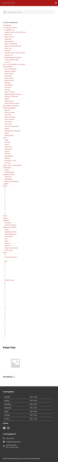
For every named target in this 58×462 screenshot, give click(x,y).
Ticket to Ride (8, 250)
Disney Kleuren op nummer (11, 106)
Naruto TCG (7, 48)
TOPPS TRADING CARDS (11, 60)
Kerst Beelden (8, 85)
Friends (6, 145)
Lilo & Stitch (7, 87)
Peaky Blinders (8, 156)
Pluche (5, 216)
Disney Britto (8, 76)
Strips (4, 252)
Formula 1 (7, 142)
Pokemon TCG (8, 55)
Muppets (7, 151)
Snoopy (6, 133)
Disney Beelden (7, 67)
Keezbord (7, 243)
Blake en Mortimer (9, 117)
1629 (5, 262)
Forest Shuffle (8, 236)
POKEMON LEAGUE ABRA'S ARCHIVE (14, 53)
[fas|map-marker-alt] (4, 446)
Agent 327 (7, 110)
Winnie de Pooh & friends (11, 103)
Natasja (6, 128)
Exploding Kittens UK (10, 234)
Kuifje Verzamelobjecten (11, 181)
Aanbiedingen (7, 25)
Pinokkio (6, 99)
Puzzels (5, 218)
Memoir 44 (7, 245)
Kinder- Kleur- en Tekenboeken (12, 165)
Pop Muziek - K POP (10, 161)
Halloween (7, 83)
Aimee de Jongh (9, 280)
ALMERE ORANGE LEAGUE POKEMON (15, 32)
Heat (5, 239)
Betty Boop (7, 115)
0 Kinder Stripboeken (10, 257)
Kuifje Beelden (8, 179)
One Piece (7, 50)
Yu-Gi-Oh (7, 62)
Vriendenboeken (9, 172)
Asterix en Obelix (9, 112)
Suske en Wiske (8, 135)
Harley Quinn (8, 147)
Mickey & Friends (9, 92)
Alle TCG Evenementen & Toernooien (14, 64)
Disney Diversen (9, 78)
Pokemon (7, 158)
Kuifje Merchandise (8, 174)
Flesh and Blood (9, 41)
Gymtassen (7, 223)
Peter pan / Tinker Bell (11, 96)
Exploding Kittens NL (10, 232)
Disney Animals (8, 73)
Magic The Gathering (10, 44)
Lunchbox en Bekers (10, 225)
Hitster (6, 241)
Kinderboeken (7, 168)
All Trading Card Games (10, 28)
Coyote (6, 229)
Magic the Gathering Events (12, 46)
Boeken (6, 170)
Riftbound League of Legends (12, 57)
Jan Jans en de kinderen (11, 126)
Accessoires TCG (9, 30)
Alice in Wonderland (10, 69)
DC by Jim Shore (9, 119)
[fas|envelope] (4, 442)
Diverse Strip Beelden (9, 108)
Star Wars (7, 163)
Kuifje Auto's (7, 177)
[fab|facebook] (4, 428)
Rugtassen (6, 220)
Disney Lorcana (9, 37)
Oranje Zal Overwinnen (11, 248)
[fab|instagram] (8, 428)
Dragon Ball (7, 39)
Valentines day (8, 101)
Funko (5, 138)
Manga (5, 186)
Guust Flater (8, 122)
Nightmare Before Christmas (13, 94)
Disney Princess (9, 80)
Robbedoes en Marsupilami (12, 131)
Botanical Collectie (10, 71)
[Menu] (56, 3)
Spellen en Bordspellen (10, 227)
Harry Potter (8, 124)
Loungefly (6, 184)
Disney (6, 140)
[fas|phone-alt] (4, 438)
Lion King (7, 89)
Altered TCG (8, 34)
